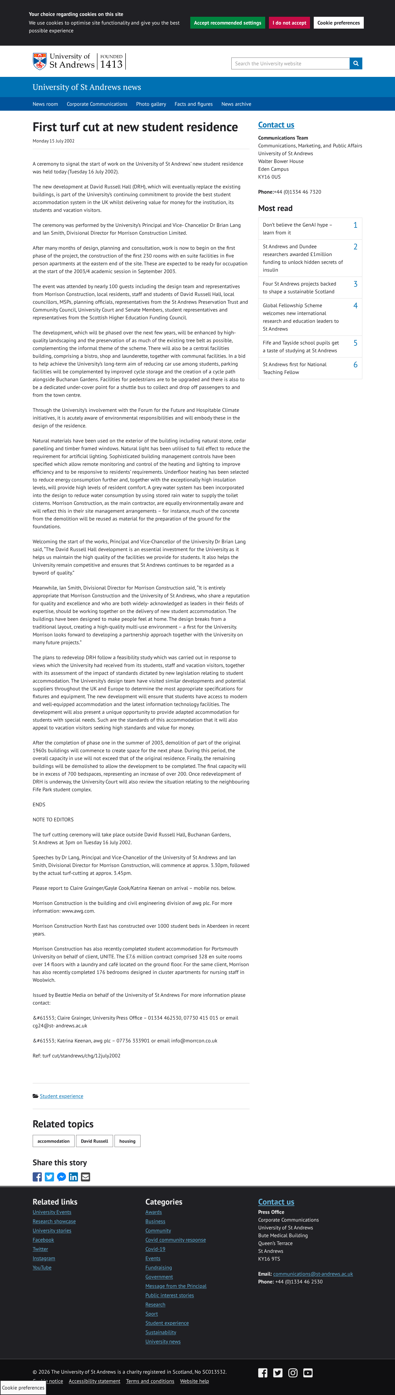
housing (127, 1141)
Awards (153, 1212)
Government (159, 1276)
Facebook (43, 1239)
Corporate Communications (97, 104)
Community (158, 1230)
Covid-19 (155, 1249)
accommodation (54, 1141)
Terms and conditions (150, 1381)
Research (155, 1304)
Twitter (40, 1249)
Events (152, 1258)
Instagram (44, 1258)
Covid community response (175, 1239)
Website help (194, 1381)
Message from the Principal (175, 1286)
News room (45, 104)
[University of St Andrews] (80, 61)
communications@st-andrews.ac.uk (313, 1273)
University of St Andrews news (87, 86)
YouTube (42, 1267)
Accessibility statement (94, 1381)
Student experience (61, 1096)
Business (155, 1221)
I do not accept (289, 22)
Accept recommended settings (227, 22)
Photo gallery (151, 104)
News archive (236, 104)
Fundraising (158, 1267)
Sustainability (160, 1332)
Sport (151, 1313)
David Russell (94, 1141)
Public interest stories (169, 1295)
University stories (52, 1230)
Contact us (276, 124)
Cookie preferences (339, 22)
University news (163, 1341)
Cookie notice (48, 1381)
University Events (52, 1212)
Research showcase (54, 1221)
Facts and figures (194, 104)
